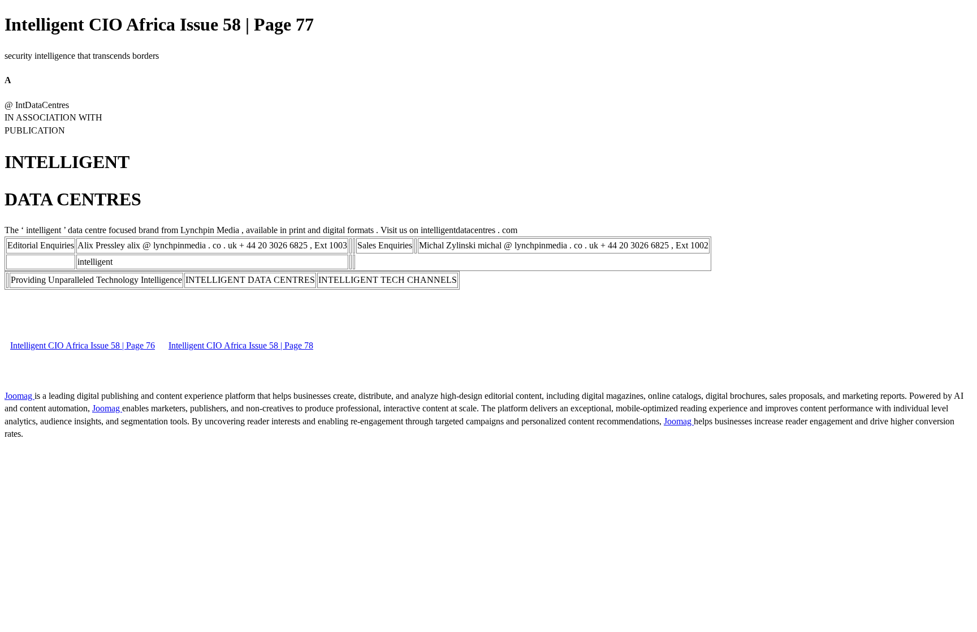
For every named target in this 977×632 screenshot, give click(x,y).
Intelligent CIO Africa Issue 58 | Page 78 (240, 345)
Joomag (19, 396)
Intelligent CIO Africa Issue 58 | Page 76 (82, 345)
